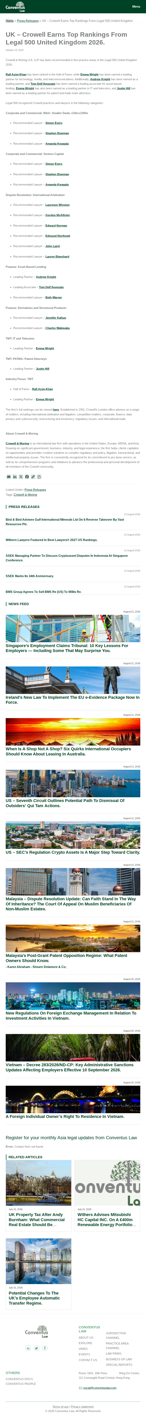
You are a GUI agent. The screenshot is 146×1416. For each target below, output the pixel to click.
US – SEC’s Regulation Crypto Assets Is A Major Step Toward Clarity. (73, 852)
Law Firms (113, 1353)
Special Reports (119, 1364)
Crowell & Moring (25, 494)
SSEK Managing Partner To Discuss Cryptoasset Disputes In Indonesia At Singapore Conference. (67, 558)
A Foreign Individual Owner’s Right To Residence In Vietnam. (65, 1116)
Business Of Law (119, 1359)
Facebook (45, 1348)
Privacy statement (82, 1406)
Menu (136, 6)
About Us (86, 1337)
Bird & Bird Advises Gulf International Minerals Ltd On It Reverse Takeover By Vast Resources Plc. (65, 522)
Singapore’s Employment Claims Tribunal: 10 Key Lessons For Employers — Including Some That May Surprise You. (67, 648)
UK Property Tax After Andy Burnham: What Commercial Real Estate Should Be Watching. (37, 1222)
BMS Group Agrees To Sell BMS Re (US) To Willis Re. (44, 591)
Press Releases (28, 20)
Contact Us (88, 1360)
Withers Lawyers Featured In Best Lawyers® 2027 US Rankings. (52, 540)
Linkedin (28, 1348)
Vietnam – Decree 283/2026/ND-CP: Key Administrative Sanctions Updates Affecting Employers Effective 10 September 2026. (69, 1067)
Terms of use (60, 1406)
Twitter (36, 1348)
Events (84, 1354)
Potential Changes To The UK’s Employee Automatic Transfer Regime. (34, 1298)
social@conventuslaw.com (100, 1387)
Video (83, 1348)
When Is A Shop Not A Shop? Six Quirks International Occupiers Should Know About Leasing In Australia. (68, 751)
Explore (85, 1343)
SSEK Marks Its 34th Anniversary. (30, 576)
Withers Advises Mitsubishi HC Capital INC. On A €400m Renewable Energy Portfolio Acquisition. (105, 1222)
